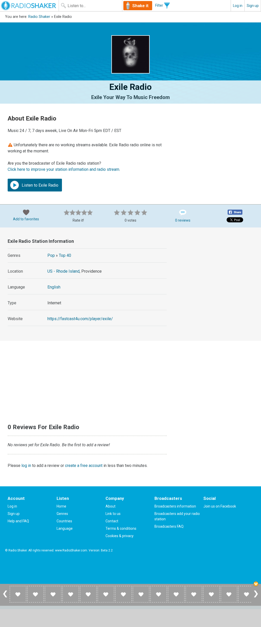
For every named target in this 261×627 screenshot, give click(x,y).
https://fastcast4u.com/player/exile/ (80, 318)
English (53, 287)
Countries (64, 521)
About (110, 506)
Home (61, 506)
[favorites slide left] (5, 597)
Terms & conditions (121, 528)
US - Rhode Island (63, 271)
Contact (112, 521)
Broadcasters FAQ (169, 526)
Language (65, 528)
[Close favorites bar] (255, 583)
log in (26, 465)
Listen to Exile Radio (39, 185)
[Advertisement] (217, 264)
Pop (51, 255)
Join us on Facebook (219, 506)
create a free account (83, 465)
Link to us (113, 514)
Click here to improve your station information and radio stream (63, 169)
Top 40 (65, 255)
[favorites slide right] (255, 597)
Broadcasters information (175, 506)
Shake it (140, 5)
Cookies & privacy (120, 536)
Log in (237, 6)
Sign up (253, 6)
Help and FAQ (18, 521)
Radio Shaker (39, 17)
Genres (62, 514)
